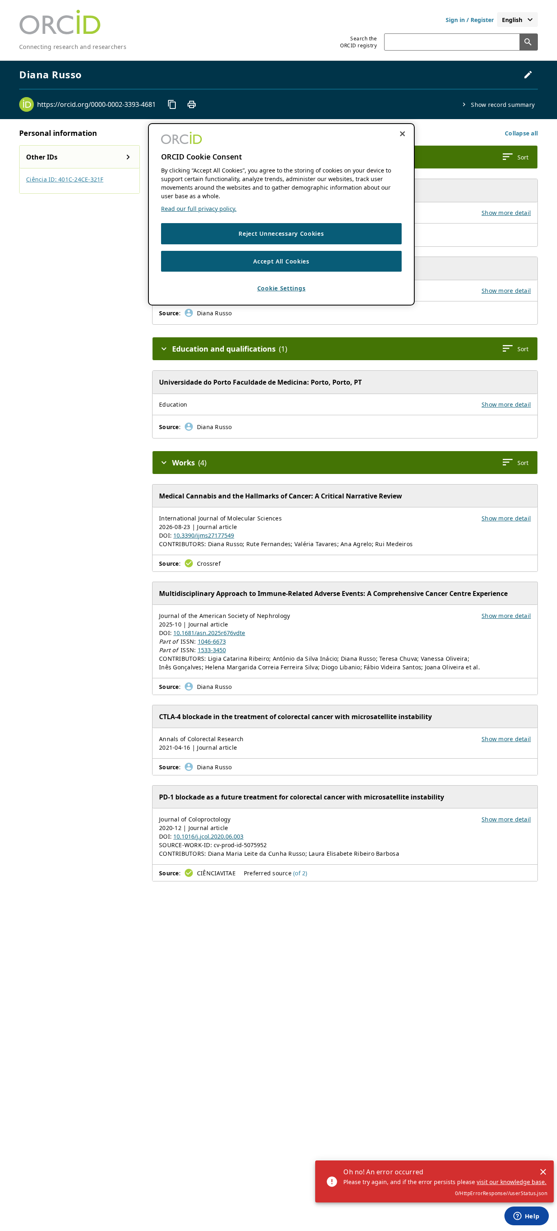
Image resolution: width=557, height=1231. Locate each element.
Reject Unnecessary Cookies (281, 233)
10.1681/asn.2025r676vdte (209, 633)
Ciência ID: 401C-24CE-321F (65, 179)
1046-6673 (212, 641)
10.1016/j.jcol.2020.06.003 (208, 836)
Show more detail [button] (506, 213)
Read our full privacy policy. (199, 209)
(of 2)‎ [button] (300, 873)
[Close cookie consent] (402, 134)
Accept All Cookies (281, 261)
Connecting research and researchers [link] (72, 47)
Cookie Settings (281, 288)
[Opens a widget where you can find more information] (526, 1217)
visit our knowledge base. (511, 1182)
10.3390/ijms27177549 (203, 535)
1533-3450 (212, 650)
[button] (521, 133)
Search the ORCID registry (358, 42)
